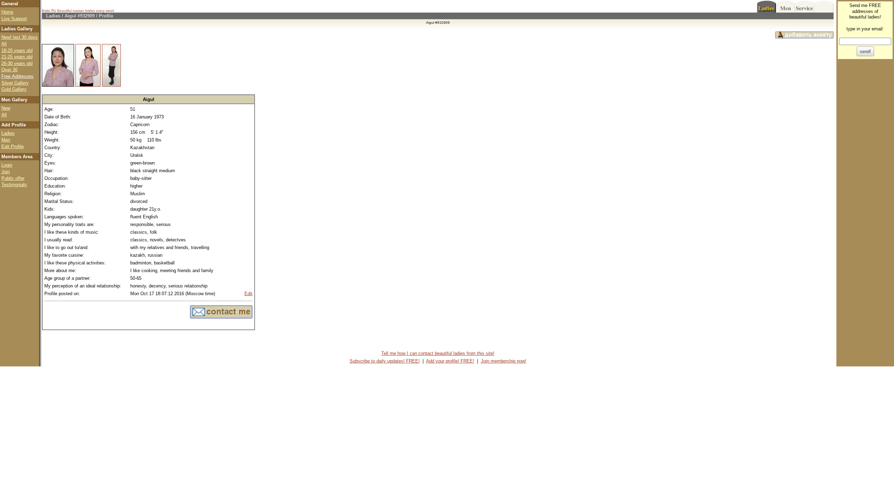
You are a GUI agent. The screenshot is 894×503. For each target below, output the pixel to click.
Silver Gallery (15, 83)
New (5, 108)
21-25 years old (16, 56)
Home (7, 12)
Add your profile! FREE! (450, 361)
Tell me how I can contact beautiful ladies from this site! (437, 353)
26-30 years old (16, 63)
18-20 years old (16, 50)
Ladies (8, 133)
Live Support (14, 18)
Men (5, 140)
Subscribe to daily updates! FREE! (385, 361)
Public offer (12, 178)
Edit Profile (12, 146)
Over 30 (9, 69)
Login (6, 165)
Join (5, 171)
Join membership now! (503, 361)
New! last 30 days (19, 37)
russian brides (84, 11)
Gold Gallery (14, 89)
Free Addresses (17, 76)
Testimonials (14, 184)
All (4, 43)
